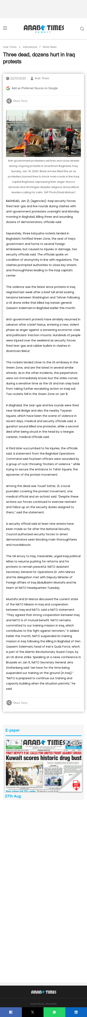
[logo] (43, 28)
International (30, 47)
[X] (32, 1012)
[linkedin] (76, 1012)
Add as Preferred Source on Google (35, 88)
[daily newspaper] (43, 766)
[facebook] (10, 1012)
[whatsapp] (54, 1012)
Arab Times (10, 47)
